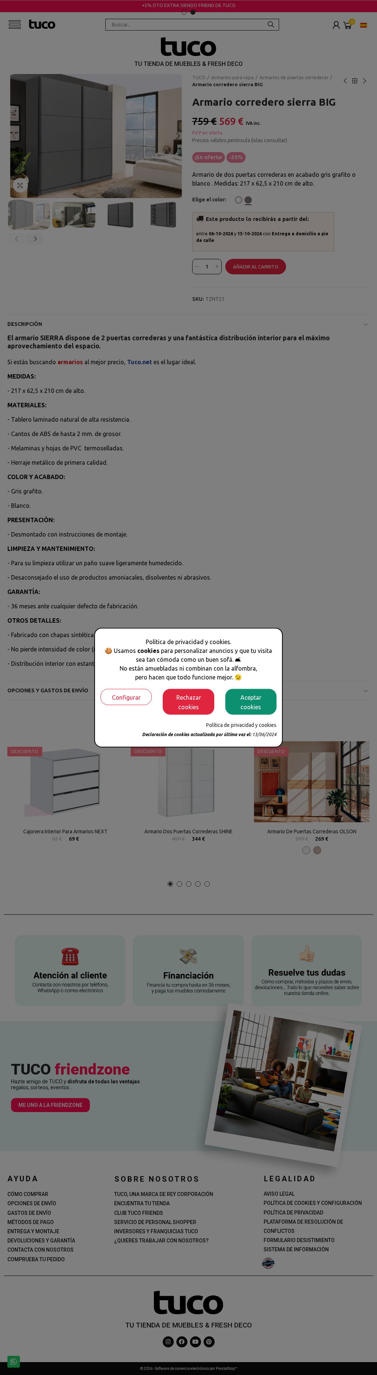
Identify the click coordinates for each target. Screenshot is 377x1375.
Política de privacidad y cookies (241, 725)
